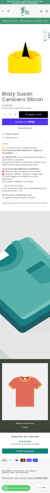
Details (5, 144)
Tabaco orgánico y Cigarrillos (31, 21)
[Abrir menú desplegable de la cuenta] (41, 11)
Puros (46, 21)
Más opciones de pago (25, 128)
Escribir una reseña (25, 451)
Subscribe (41, 478)
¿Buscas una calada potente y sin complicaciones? (24, 203)
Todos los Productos (10, 21)
